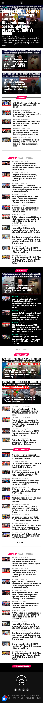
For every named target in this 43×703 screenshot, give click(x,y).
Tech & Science (30, 698)
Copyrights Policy (18, 698)
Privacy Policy (34, 695)
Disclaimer (7, 698)
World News (15, 695)
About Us (6, 695)
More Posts (21, 542)
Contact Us (24, 695)
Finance (39, 698)
